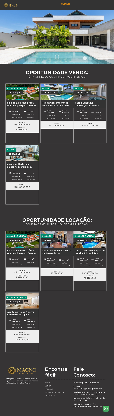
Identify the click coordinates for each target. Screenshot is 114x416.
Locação (49, 389)
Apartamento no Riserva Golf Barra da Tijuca (20, 313)
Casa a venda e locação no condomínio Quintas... (90, 252)
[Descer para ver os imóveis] (57, 57)
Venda (48, 386)
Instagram (50, 396)
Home (47, 383)
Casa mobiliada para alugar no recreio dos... (19, 165)
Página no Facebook (54, 392)
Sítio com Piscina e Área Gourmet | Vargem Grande (21, 104)
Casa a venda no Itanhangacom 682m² (87, 104)
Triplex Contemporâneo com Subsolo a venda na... (56, 104)
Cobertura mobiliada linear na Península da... (56, 252)
